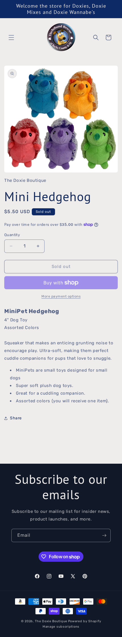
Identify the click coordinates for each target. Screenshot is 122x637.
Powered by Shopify (84, 621)
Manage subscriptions (61, 626)
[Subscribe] (104, 535)
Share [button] (16, 418)
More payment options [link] (61, 296)
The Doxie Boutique (51, 621)
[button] (11, 37)
